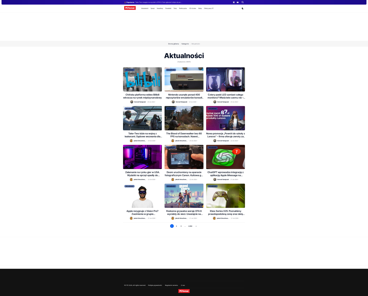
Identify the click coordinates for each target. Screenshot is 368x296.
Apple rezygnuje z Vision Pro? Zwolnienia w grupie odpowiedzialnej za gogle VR (142, 212)
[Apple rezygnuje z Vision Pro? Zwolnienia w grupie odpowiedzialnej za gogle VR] (142, 196)
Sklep (200, 8)
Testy (175, 8)
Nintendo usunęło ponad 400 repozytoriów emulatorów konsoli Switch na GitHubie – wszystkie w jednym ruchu (184, 96)
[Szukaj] (243, 2)
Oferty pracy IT (209, 8)
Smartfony (160, 8)
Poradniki (168, 8)
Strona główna (173, 44)
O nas (183, 285)
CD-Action (192, 8)
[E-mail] (237, 2)
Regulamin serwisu (171, 285)
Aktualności (144, 8)
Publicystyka (183, 8)
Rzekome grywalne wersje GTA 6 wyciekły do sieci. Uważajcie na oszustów (184, 212)
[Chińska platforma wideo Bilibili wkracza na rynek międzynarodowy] (142, 79)
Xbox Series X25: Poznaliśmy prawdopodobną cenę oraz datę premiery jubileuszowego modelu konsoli (225, 212)
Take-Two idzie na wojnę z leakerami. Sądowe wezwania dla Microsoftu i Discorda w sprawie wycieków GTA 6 (142, 135)
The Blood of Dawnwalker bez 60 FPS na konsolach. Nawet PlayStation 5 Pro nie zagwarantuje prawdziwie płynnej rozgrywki (184, 135)
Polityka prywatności (155, 285)
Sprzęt (152, 8)
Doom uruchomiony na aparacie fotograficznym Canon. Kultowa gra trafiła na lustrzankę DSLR (184, 174)
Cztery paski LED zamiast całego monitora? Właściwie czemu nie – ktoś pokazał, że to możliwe (225, 96)
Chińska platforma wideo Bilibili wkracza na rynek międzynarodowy (142, 96)
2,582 (190, 226)
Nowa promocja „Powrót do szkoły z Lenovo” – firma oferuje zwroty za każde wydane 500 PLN (225, 135)
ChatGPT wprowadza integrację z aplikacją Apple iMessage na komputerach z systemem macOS (225, 174)
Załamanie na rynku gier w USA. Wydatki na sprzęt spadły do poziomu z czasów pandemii (142, 174)
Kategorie (185, 44)
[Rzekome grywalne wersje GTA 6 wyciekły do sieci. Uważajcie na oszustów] (184, 196)
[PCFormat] (184, 291)
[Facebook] (233, 2)
